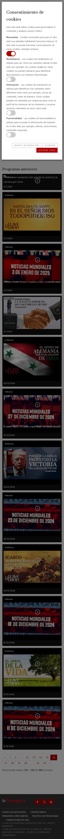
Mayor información (27, 145)
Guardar (50, 145)
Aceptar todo (47, 150)
